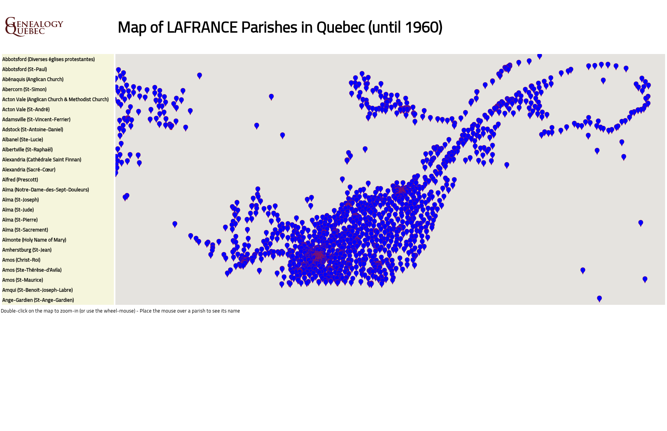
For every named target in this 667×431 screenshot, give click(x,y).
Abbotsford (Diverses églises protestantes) (48, 59)
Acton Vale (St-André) (25, 109)
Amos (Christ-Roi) (21, 259)
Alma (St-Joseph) (20, 199)
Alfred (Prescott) (20, 179)
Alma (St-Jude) (18, 209)
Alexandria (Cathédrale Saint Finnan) (41, 159)
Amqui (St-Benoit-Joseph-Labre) (37, 289)
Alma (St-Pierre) (19, 219)
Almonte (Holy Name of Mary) (34, 239)
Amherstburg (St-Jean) (26, 249)
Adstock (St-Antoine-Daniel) (32, 129)
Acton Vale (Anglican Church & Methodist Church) (55, 99)
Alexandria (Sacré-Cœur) (28, 169)
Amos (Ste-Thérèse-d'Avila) (31, 269)
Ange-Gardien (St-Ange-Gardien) (38, 299)
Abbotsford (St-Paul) (24, 69)
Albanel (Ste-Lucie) (22, 139)
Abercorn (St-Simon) (24, 89)
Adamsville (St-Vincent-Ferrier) (36, 119)
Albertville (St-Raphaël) (27, 149)
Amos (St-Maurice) (22, 279)
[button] (351, 283)
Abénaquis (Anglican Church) (32, 79)
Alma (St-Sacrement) (25, 229)
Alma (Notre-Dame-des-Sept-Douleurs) (45, 189)
